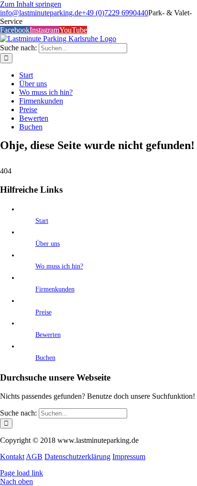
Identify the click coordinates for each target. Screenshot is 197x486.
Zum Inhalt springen (30, 4)
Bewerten (48, 334)
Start (41, 220)
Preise (43, 312)
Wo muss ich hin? (59, 266)
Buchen (45, 357)
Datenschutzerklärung (77, 456)
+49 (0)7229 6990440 (115, 13)
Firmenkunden (55, 289)
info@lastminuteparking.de (41, 13)
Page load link (21, 473)
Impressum (128, 456)
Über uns (47, 243)
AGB (34, 456)
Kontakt (12, 456)
